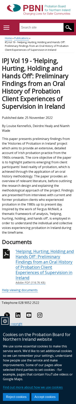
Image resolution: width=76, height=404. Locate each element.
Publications (21, 38)
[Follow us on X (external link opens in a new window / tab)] (7, 315)
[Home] (38, 10)
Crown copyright (12, 324)
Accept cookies (45, 397)
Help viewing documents (20, 290)
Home (8, 38)
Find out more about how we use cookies (33, 387)
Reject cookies (16, 397)
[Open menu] (6, 27)
